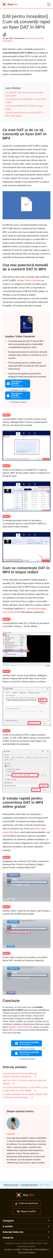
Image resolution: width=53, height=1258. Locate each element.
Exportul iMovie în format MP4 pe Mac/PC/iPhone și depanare (20, 1075)
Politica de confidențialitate (35, 1249)
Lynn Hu (29, 38)
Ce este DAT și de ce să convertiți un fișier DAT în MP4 (24, 94)
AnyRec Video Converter (29, 280)
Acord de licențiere (26, 1252)
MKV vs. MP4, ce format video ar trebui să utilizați (24, 1082)
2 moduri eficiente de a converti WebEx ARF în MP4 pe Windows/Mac (25, 1096)
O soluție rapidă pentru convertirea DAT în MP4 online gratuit (24, 114)
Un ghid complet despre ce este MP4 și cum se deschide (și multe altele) (25, 1089)
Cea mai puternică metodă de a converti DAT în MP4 (25, 101)
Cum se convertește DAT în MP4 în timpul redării (24, 107)
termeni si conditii (12, 1249)
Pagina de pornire (11, 1185)
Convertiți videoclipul (29, 1185)
